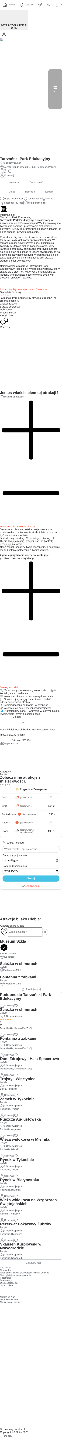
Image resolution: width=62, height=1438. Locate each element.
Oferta (10, 1283)
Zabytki (3, 774)
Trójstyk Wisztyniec (17, 1079)
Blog (15, 1283)
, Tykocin (14, 1109)
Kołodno (4, 1214)
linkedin (41, 203)
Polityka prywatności (21, 1273)
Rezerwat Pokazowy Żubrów (25, 1224)
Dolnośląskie (6, 1028)
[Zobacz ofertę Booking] (31, 886)
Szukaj (31, 878)
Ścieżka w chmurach (18, 964)
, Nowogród (16, 1258)
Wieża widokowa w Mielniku (25, 1139)
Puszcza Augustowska (20, 1119)
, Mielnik (14, 1149)
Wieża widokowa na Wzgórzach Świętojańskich (28, 1202)
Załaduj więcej (33, 989)
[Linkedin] (30, 1291)
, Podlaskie (12, 1089)
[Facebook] (4, 1291)
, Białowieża (16, 1234)
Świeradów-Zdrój (12, 970)
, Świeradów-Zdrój (22, 1028)
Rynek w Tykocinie (17, 1160)
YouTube (18, 203)
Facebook (9, 203)
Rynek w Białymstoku (19, 1180)
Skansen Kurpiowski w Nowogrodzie (20, 1246)
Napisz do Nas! (8, 1297)
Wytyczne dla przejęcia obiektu (17, 526)
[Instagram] (13, 1291)
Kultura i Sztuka (8, 953)
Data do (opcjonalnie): (15, 866)
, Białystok (15, 1190)
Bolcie (3, 1089)
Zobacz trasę (34, 198)
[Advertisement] (31, 903)
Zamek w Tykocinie (17, 1099)
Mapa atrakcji (11, 743)
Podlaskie (5, 1109)
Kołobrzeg (9, 957)
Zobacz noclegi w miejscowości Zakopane (23, 289)
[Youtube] (21, 1291)
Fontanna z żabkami (18, 977)
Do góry (8, 1436)
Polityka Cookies (40, 1273)
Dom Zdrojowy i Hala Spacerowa (29, 1059)
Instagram (33, 203)
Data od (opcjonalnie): (15, 855)
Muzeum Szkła (13, 941)
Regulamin (5, 1273)
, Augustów (15, 1129)
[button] (12, 34)
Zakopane (5, 784)
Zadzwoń (49, 198)
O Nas (3, 1283)
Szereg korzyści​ (9, 687)
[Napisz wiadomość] (10, 171)
